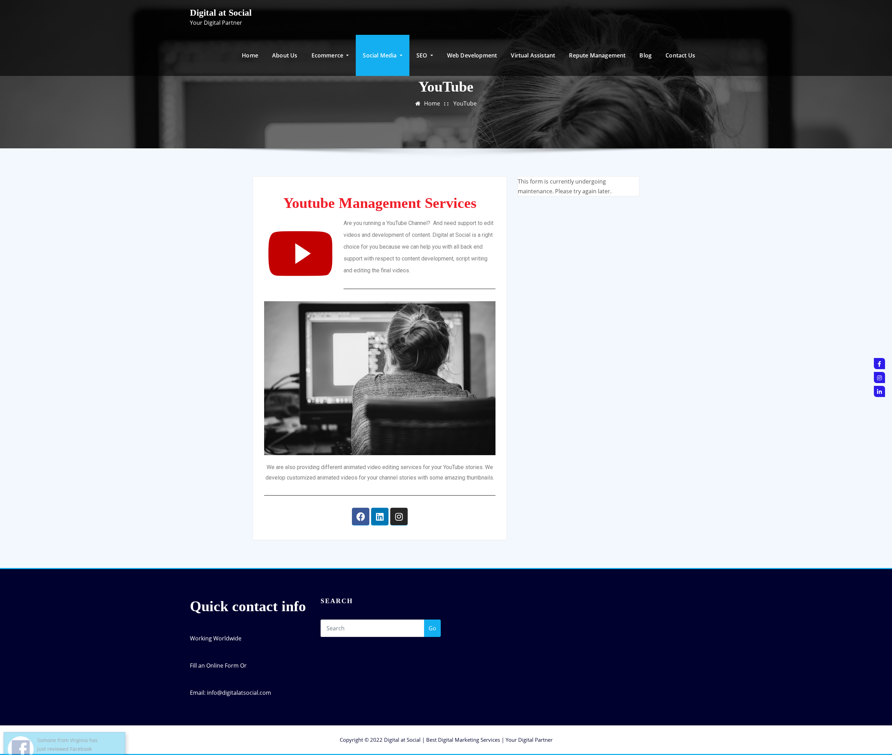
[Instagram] (399, 516)
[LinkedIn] (879, 391)
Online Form (222, 665)
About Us (284, 55)
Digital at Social (221, 13)
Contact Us (680, 55)
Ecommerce (328, 55)
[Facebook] (360, 516)
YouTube (465, 103)
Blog (645, 55)
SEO (422, 55)
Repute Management (597, 55)
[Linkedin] (380, 516)
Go (432, 628)
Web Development (472, 55)
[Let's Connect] (879, 363)
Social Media (380, 55)
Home (250, 55)
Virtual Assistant (533, 55)
